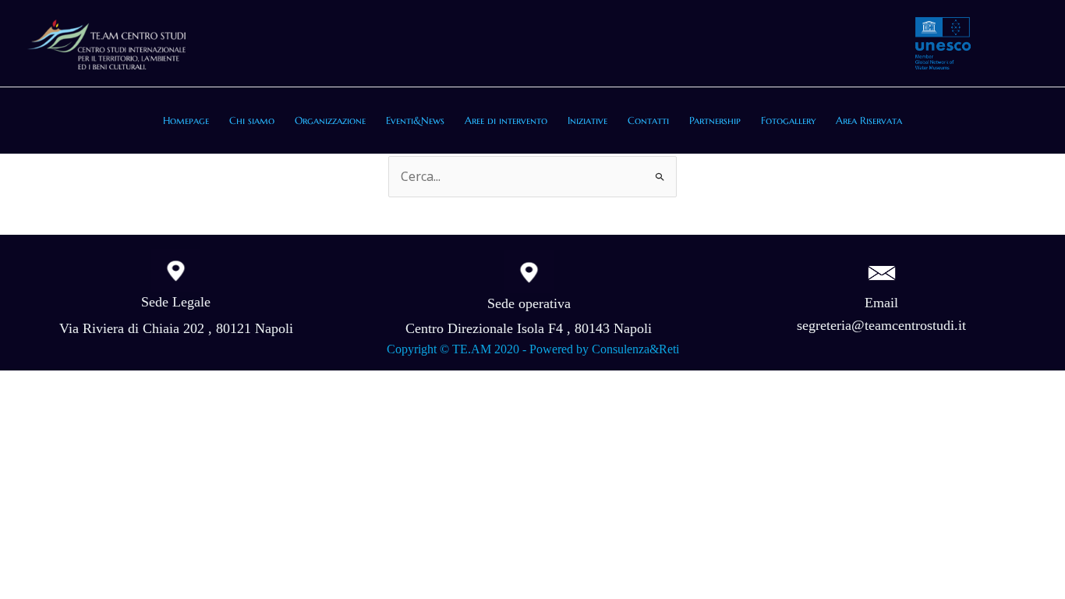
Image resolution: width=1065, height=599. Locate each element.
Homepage (186, 120)
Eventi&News (415, 120)
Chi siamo (251, 120)
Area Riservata (869, 120)
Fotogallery (788, 120)
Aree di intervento (506, 120)
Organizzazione (330, 120)
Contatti (648, 120)
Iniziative (587, 120)
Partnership (715, 120)
